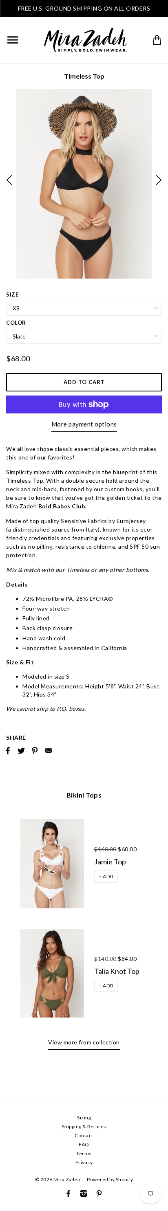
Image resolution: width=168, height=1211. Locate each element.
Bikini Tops (84, 795)
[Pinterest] (99, 1193)
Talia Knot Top (116, 971)
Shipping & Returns (84, 1126)
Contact (84, 1135)
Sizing (84, 1117)
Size (12, 294)
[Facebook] (68, 1193)
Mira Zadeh (66, 1179)
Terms (84, 1153)
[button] (106, 876)
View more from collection (84, 1042)
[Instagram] (83, 1193)
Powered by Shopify (110, 1179)
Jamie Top (110, 861)
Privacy (84, 1162)
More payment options (84, 424)
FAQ (84, 1144)
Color (16, 322)
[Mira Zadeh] (85, 39)
